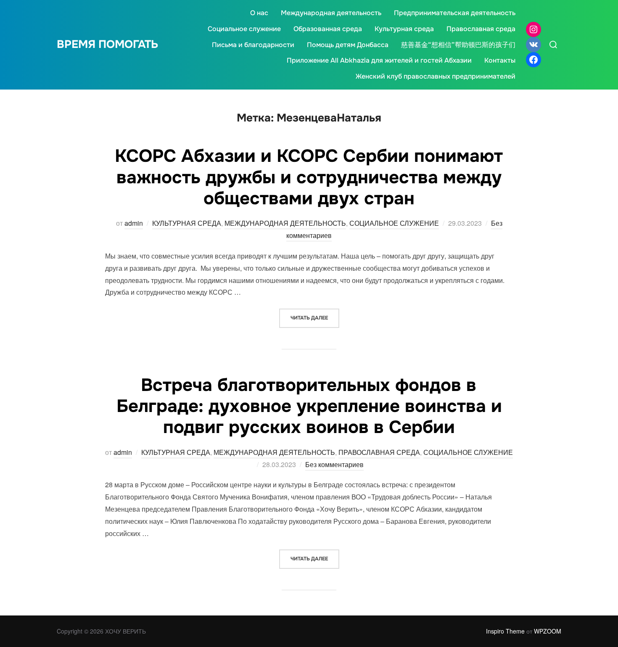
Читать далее (315, 317)
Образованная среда (327, 28)
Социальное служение (244, 28)
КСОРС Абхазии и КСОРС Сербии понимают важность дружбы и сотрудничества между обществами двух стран (309, 177)
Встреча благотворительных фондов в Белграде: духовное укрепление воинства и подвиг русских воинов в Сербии (309, 406)
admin (133, 223)
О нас (259, 12)
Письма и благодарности (253, 44)
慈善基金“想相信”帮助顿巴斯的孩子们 (458, 44)
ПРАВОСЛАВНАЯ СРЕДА (379, 452)
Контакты (499, 60)
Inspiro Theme (505, 631)
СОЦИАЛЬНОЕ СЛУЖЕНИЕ (394, 223)
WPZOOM (547, 631)
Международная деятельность (331, 12)
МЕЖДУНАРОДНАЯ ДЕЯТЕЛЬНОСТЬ (285, 223)
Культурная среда (404, 28)
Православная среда (480, 28)
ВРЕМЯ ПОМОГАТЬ (107, 44)
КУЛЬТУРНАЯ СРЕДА (186, 223)
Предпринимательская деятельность (454, 12)
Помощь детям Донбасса (347, 44)
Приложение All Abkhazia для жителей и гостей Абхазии (379, 60)
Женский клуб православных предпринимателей (435, 76)
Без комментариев (334, 464)
